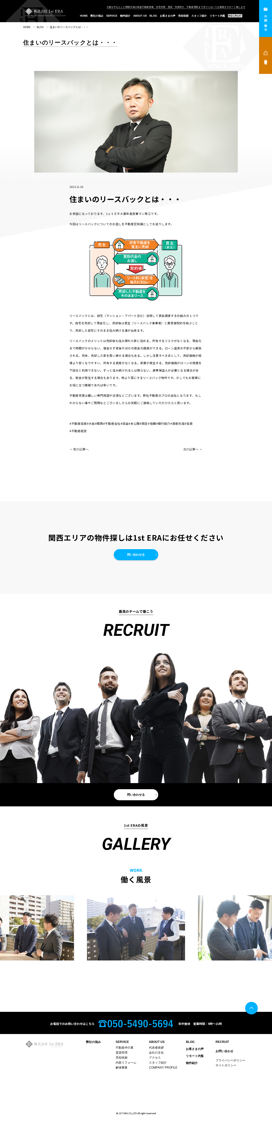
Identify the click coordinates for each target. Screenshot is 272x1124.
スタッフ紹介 (199, 15)
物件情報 (265, 58)
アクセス (155, 1057)
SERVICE (111, 15)
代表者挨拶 (156, 1047)
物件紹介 (125, 15)
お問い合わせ (265, 21)
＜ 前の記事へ (79, 449)
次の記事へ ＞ (193, 449)
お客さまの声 (167, 15)
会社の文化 (156, 1052)
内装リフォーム (126, 1062)
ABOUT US (140, 15)
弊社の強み (96, 15)
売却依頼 (183, 15)
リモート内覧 (217, 15)
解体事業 (121, 1067)
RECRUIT (235, 15)
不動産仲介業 (124, 1047)
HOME (84, 15)
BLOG (153, 15)
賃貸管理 (121, 1052)
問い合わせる (136, 554)
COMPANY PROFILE (163, 1067)
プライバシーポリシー (230, 1060)
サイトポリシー (226, 1065)
